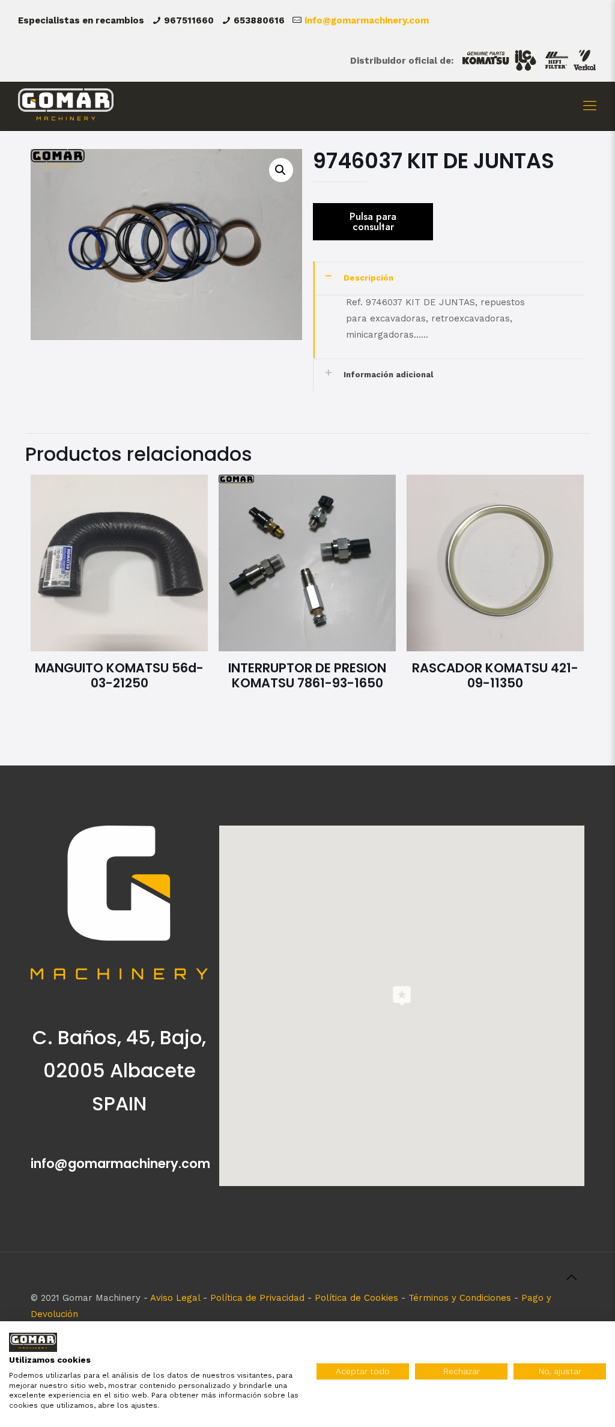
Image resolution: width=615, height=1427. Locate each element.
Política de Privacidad (257, 1297)
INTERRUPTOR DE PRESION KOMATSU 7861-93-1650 (307, 675)
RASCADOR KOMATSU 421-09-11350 (495, 675)
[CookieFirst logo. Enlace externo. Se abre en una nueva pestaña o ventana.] (33, 1342)
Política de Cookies (356, 1297)
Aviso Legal (175, 1297)
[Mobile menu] (590, 106)
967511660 (189, 20)
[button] (281, 170)
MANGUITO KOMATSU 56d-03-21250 (119, 675)
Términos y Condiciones (459, 1297)
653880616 (259, 20)
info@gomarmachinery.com (366, 20)
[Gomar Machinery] (66, 106)
